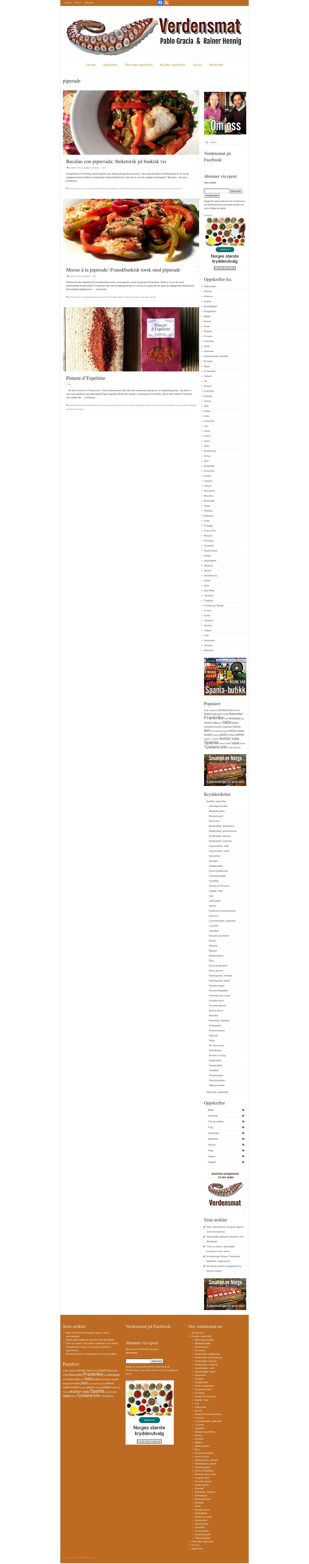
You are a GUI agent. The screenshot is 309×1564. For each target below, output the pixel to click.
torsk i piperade (175, 188)
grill (242, 719)
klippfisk (121, 297)
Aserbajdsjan (210, 306)
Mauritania (209, 490)
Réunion (208, 535)
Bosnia (207, 321)
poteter (239, 734)
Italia (206, 446)
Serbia (207, 555)
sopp (235, 738)
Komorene (209, 471)
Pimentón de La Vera (219, 995)
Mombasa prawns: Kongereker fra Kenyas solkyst (91, 1354)
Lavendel (213, 925)
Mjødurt (213, 950)
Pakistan (208, 510)
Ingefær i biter (216, 891)
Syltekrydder (215, 1060)
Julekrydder (215, 901)
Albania (208, 291)
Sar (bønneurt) (216, 1045)
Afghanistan (210, 286)
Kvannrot (213, 915)
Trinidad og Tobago (214, 605)
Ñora (211, 960)
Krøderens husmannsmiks (222, 910)
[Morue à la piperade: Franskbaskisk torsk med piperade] (131, 230)
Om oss (77, 2)
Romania (208, 540)
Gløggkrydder (216, 866)
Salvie (212, 1040)
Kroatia (207, 476)
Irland (207, 431)
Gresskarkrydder (217, 876)
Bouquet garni (216, 816)
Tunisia (207, 610)
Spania (153, 188)
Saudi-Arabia (210, 550)
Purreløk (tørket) (217, 1005)
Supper (211, 1156)
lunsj (225, 731)
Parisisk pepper (217, 985)
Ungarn (208, 630)
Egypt (207, 366)
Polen (207, 520)
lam (207, 730)
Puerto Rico (210, 530)
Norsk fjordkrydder (218, 965)
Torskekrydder (216, 1075)
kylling (236, 726)
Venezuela (209, 640)
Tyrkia (207, 615)
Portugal (208, 525)
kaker (235, 722)
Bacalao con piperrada (83, 188)
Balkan (231, 710)
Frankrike (113, 297)
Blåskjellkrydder (217, 811)
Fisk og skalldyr (83, 168)
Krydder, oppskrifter (173, 64)
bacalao (71, 188)
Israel (207, 441)
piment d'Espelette (127, 188)
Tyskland (208, 620)
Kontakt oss (197, 1332)
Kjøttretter (213, 1139)
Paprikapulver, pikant (219, 980)
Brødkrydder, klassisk (220, 836)
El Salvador (210, 371)
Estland (208, 376)
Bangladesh (210, 311)
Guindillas (214, 881)
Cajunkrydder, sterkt (219, 851)
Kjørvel (212, 905)
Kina (206, 461)
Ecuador (208, 361)
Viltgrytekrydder (217, 1085)
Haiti (206, 406)
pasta (223, 734)
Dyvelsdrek (214, 856)
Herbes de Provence (219, 886)
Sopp (210, 1150)
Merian (212, 940)
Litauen (208, 485)
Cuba (207, 346)
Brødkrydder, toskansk (220, 841)
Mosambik (209, 500)
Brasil (207, 326)
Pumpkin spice (216, 1000)
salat (206, 739)
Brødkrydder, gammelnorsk (223, 831)
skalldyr (225, 738)
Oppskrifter (110, 64)
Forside (67, 2)
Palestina (208, 515)
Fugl (210, 1127)
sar (211, 739)
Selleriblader (215, 1050)
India (206, 416)
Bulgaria (208, 331)
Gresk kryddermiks (218, 871)
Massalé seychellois (219, 935)
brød (207, 713)
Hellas (207, 411)
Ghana (207, 401)
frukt (226, 719)
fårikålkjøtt (234, 718)
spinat (221, 743)
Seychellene (210, 560)
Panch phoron (216, 970)
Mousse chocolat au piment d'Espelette (160, 405)
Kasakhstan (210, 451)
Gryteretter (95, 168)
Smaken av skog (217, 1055)
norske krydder (71, 1387)
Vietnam (208, 645)
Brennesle (214, 821)
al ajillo (206, 710)
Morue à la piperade (106, 405)
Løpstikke (214, 930)
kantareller (209, 727)
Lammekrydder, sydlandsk (222, 920)
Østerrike (208, 650)
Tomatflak (214, 1070)
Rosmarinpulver (217, 1030)
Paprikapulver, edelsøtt (220, 975)
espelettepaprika (91, 405)
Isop (211, 896)
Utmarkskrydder (217, 1080)
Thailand (208, 600)
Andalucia (213, 710)
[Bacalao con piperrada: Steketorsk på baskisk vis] (131, 122)
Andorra (208, 296)
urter (224, 747)
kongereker (227, 727)
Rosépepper (215, 1025)
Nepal (207, 505)
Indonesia (209, 421)
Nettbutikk (88, 2)
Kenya (207, 456)
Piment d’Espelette (218, 990)
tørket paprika (79, 409)
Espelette (80, 405)
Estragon (213, 861)
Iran (206, 426)
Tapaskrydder (216, 1065)
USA (206, 635)
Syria (206, 585)
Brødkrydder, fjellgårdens (221, 826)
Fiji (205, 381)
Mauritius (208, 495)
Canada (208, 336)
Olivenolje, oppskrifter (139, 64)
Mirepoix (213, 945)
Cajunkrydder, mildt (219, 846)
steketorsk (160, 188)
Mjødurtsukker (216, 955)
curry (226, 713)
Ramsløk (213, 1015)
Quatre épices (216, 1010)
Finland (208, 386)
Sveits (207, 580)
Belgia (207, 316)
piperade (138, 188)
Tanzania (208, 595)
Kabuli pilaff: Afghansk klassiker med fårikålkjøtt (90, 1339)
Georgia (208, 396)
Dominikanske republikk (216, 356)
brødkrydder (216, 714)
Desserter (213, 1115)
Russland (209, 545)
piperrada (146, 188)
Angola (207, 301)
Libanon (208, 481)
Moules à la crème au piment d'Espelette (130, 405)
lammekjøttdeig (217, 731)
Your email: (210, 182)
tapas (235, 743)
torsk (167, 188)
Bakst (211, 1110)
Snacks (211, 1144)
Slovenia (208, 565)
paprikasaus (114, 188)
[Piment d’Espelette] (131, 339)
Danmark (208, 351)
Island (207, 436)
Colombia (209, 341)
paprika (179, 405)
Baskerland (97, 188)
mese (232, 730)
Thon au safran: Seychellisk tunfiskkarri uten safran (92, 1343)
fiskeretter (105, 188)
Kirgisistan (209, 466)
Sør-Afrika (209, 590)
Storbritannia (210, 575)
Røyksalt (213, 1035)
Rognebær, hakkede (219, 1020)
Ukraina (208, 625)
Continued (71, 181)
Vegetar (212, 1162)
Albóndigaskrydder (218, 806)
